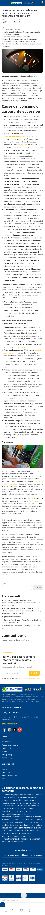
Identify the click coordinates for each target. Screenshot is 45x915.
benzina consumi (14, 30)
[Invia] (2, 904)
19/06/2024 (6, 22)
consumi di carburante (10, 39)
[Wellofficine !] (22, 3)
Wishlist (5, 751)
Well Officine (33, 501)
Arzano (4, 769)
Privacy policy (7, 755)
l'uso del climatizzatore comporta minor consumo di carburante (21, 45)
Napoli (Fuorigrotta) (9, 775)
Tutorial (17, 22)
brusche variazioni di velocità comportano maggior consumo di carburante (21, 33)
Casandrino (6, 772)
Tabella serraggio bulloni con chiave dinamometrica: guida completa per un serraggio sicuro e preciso (21, 602)
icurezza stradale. (19, 347)
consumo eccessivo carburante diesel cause (18, 42)
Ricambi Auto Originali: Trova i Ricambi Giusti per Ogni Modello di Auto (21, 621)
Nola (3, 779)
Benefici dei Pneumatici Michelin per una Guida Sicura (21, 627)
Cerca (4, 584)
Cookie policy (7, 758)
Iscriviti (34, 673)
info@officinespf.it (9, 724)
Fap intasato (22, 145)
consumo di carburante (28, 39)
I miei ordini (6, 748)
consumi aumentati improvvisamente (16, 37)
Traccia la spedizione (10, 745)
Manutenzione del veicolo (14, 136)
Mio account (6, 742)
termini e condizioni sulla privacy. (29, 678)
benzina (5, 30)
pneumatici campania (12, 617)
